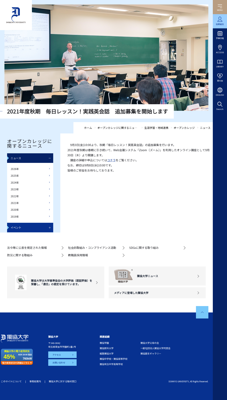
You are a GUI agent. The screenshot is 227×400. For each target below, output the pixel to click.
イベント (16, 227)
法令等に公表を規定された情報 (27, 247)
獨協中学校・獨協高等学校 (113, 358)
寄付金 (220, 80)
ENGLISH (220, 95)
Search (219, 109)
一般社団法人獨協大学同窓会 (155, 348)
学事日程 (220, 38)
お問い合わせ (58, 362)
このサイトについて (11, 381)
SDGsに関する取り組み (144, 247)
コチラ (111, 160)
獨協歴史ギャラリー (150, 353)
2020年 (15, 209)
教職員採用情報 (78, 255)
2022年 (15, 196)
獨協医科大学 (107, 348)
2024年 (15, 182)
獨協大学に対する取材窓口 (62, 381)
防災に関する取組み (20, 255)
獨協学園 (104, 343)
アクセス (56, 354)
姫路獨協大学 (107, 353)
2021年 (15, 203)
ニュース (16, 158)
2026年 (15, 169)
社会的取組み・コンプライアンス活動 (92, 247)
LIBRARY (220, 66)
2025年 (15, 175)
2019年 (15, 216)
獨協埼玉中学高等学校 (111, 364)
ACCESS (220, 52)
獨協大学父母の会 (149, 343)
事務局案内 (35, 381)
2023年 (15, 189)
